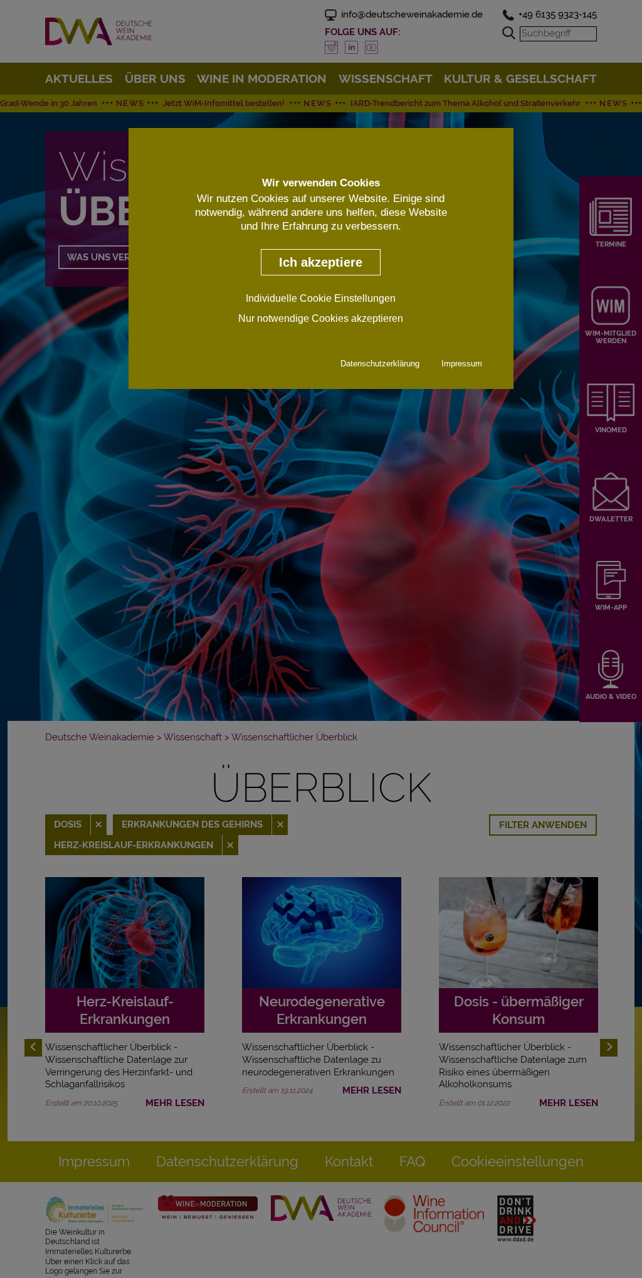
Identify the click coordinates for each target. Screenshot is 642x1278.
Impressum (461, 363)
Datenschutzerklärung (379, 363)
